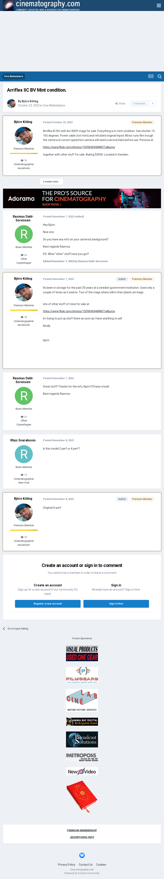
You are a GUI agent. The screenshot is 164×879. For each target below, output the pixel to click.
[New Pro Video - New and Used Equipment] (82, 771)
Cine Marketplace (54, 105)
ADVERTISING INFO (82, 837)
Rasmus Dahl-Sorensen (23, 218)
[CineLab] (82, 700)
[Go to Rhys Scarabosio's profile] (24, 454)
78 (25, 160)
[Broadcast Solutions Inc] (82, 739)
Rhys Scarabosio (23, 440)
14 (25, 474)
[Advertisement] (82, 41)
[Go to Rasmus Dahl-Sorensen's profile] (24, 234)
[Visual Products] (82, 653)
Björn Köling (30, 101)
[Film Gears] (82, 674)
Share (121, 103)
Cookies (101, 864)
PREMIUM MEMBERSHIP (82, 830)
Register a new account (48, 603)
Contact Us (86, 864)
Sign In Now (116, 603)
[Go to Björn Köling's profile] (11, 103)
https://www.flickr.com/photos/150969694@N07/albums (79, 147)
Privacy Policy (66, 864)
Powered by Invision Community (82, 873)
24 (25, 255)
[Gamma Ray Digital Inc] (82, 721)
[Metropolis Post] (82, 757)
